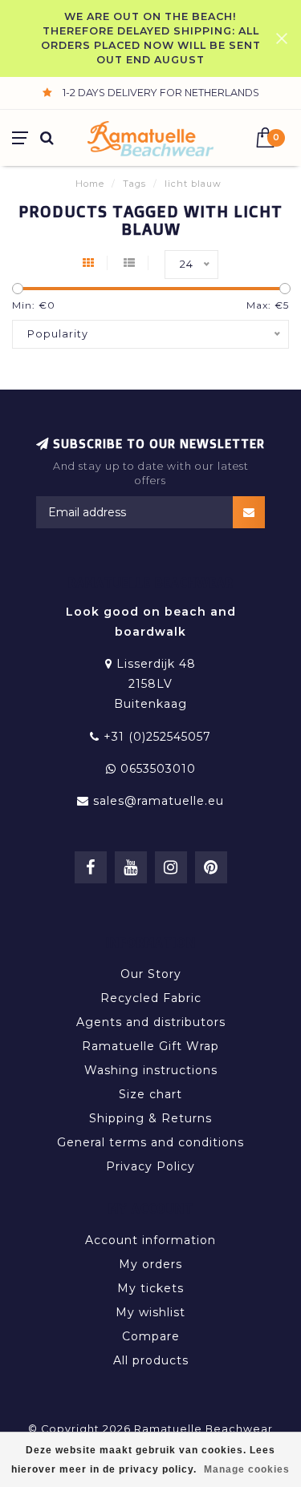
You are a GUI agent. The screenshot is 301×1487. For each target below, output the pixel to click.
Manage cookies (247, 1469)
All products (151, 1360)
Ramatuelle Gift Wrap (150, 1046)
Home (89, 183)
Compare (151, 1336)
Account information (150, 1240)
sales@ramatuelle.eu (158, 801)
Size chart (150, 1094)
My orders (150, 1264)
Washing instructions (151, 1070)
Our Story (150, 974)
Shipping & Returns (150, 1118)
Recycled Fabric (150, 998)
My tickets (150, 1288)
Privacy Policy (150, 1166)
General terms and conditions (150, 1142)
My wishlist (150, 1312)
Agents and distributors (151, 1022)
